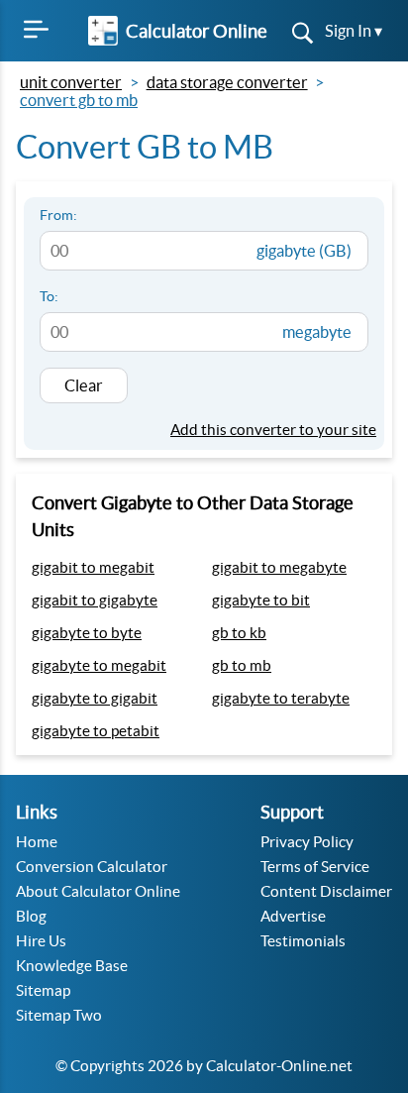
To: (49, 296)
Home (36, 841)
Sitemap (43, 990)
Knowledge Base (72, 965)
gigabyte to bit (261, 600)
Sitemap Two (59, 1015)
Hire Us (41, 940)
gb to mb (241, 665)
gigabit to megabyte (279, 567)
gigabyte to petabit (95, 730)
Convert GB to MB (79, 100)
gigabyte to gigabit (94, 698)
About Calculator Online (98, 891)
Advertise (293, 916)
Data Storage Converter (227, 82)
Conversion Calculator (91, 866)
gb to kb (239, 632)
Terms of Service (314, 866)
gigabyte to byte (87, 632)
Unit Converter (71, 82)
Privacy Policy (307, 841)
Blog (31, 916)
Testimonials (303, 940)
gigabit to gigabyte (94, 600)
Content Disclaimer (326, 891)
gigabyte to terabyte (281, 698)
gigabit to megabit (93, 567)
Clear (83, 385)
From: (58, 215)
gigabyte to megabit (99, 665)
